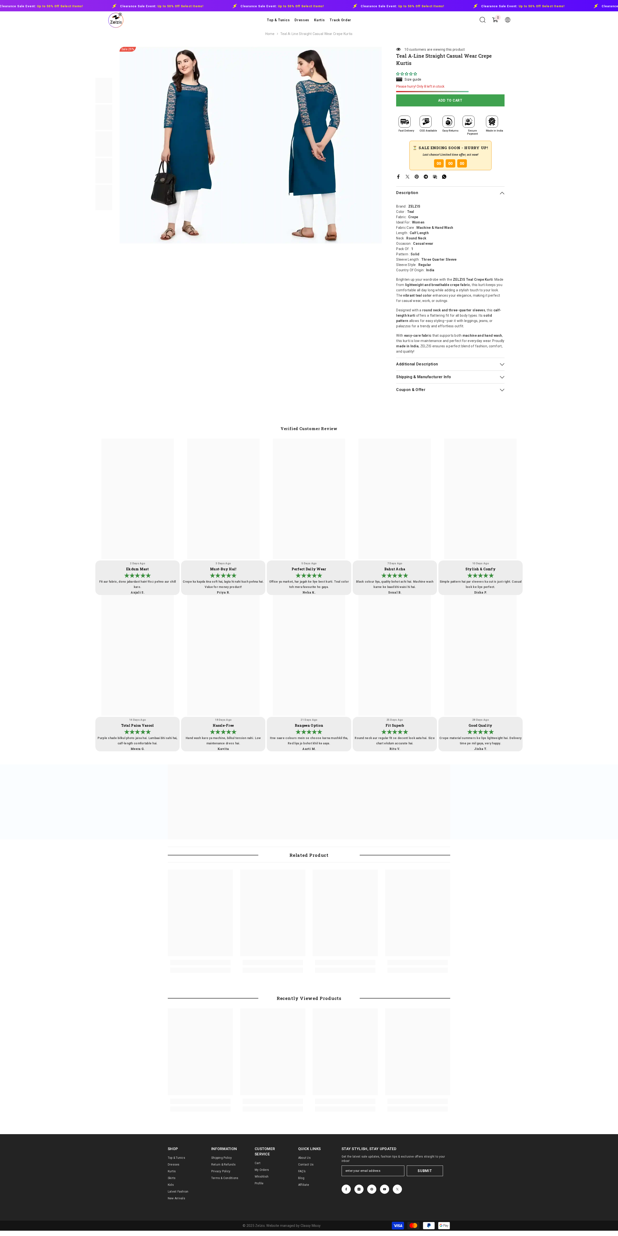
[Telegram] (426, 176)
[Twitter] (407, 176)
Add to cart (450, 100)
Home (270, 34)
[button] (407, 74)
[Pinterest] (416, 176)
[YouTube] (384, 1189)
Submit (425, 1171)
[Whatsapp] (444, 176)
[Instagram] (359, 1189)
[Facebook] (398, 176)
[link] (200, 962)
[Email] (435, 176)
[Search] (482, 20)
